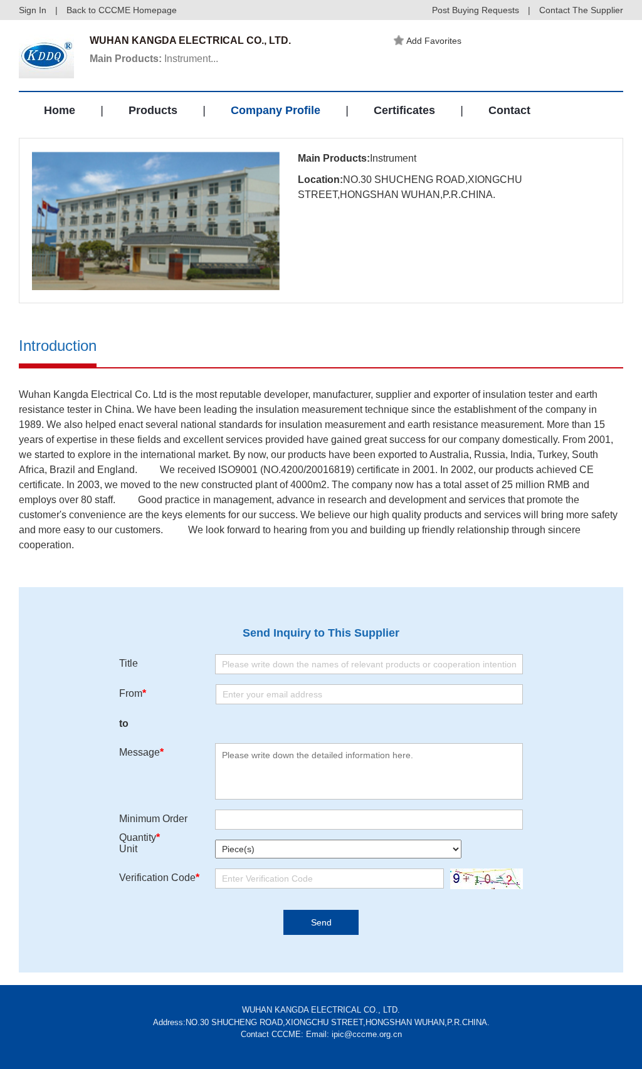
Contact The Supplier (581, 10)
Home (59, 110)
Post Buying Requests (475, 10)
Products (153, 110)
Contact (509, 110)
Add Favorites (433, 41)
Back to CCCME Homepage (121, 10)
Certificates (404, 110)
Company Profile (275, 110)
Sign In (32, 10)
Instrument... (154, 58)
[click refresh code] (483, 878)
